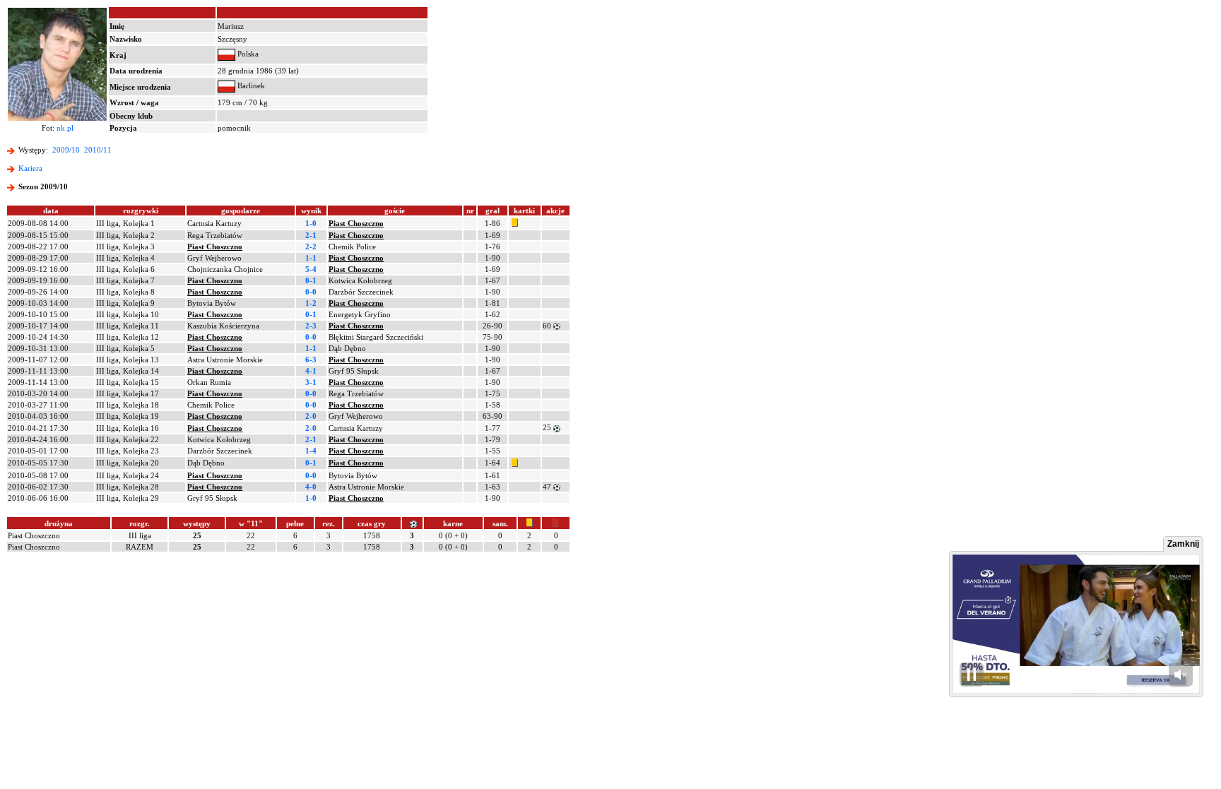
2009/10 (66, 150)
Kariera (30, 168)
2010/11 (98, 150)
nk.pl (65, 128)
